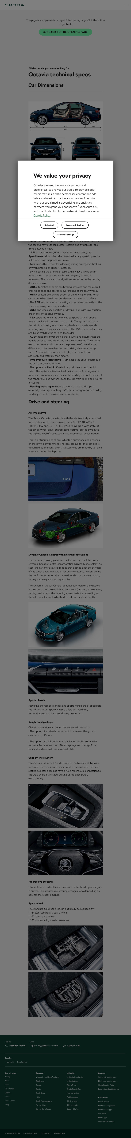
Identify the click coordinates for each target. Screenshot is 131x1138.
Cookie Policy (42, 215)
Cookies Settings (65, 234)
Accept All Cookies (75, 225)
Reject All (49, 225)
